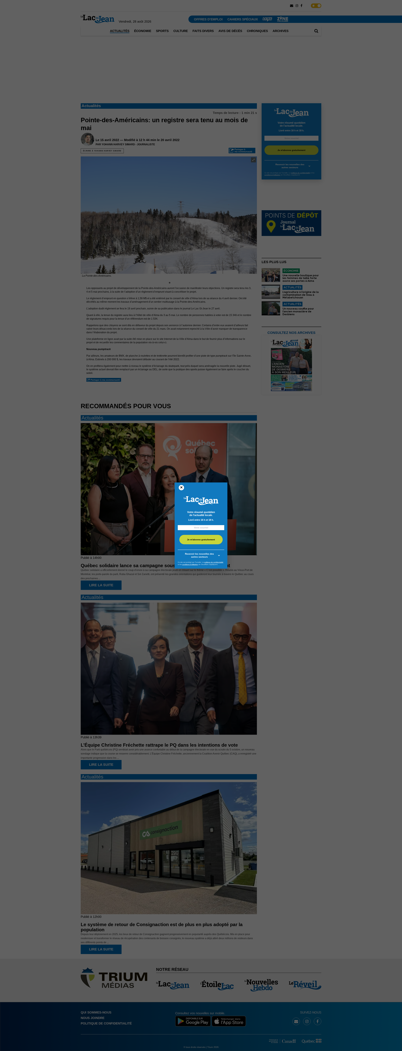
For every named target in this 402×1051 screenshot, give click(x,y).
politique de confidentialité (213, 562)
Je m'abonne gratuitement (201, 539)
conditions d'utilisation (190, 564)
